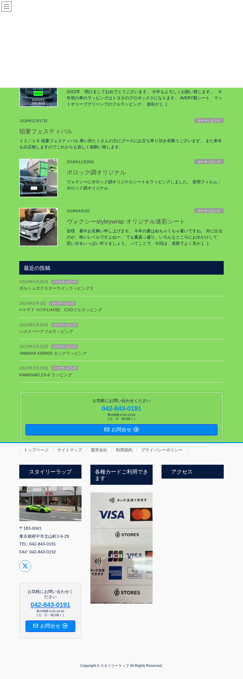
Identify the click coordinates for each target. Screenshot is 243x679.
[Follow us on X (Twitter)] (25, 566)
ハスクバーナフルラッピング (46, 331)
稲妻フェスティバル (46, 131)
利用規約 (124, 450)
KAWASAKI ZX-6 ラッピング (45, 374)
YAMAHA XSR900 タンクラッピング (53, 353)
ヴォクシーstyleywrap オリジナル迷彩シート (126, 221)
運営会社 (99, 450)
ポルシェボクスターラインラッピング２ (56, 288)
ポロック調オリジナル (96, 172)
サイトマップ (69, 450)
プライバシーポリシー (162, 450)
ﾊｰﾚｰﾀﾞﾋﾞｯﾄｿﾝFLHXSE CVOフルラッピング (60, 309)
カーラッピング (209, 120)
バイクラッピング (64, 281)
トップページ (36, 450)
